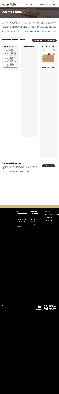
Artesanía (33, 224)
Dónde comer (34, 217)
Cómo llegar (33, 216)
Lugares (32, 223)
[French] (55, 1)
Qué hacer (33, 221)
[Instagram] (49, 220)
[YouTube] (51, 220)
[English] (53, 1)
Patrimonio (19, 226)
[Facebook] (46, 220)
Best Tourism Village (21, 221)
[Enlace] (3, 4)
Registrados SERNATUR (22, 219)
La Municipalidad (20, 216)
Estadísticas (19, 217)
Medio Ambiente (20, 223)
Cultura (18, 224)
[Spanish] (51, 1)
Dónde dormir (34, 219)
